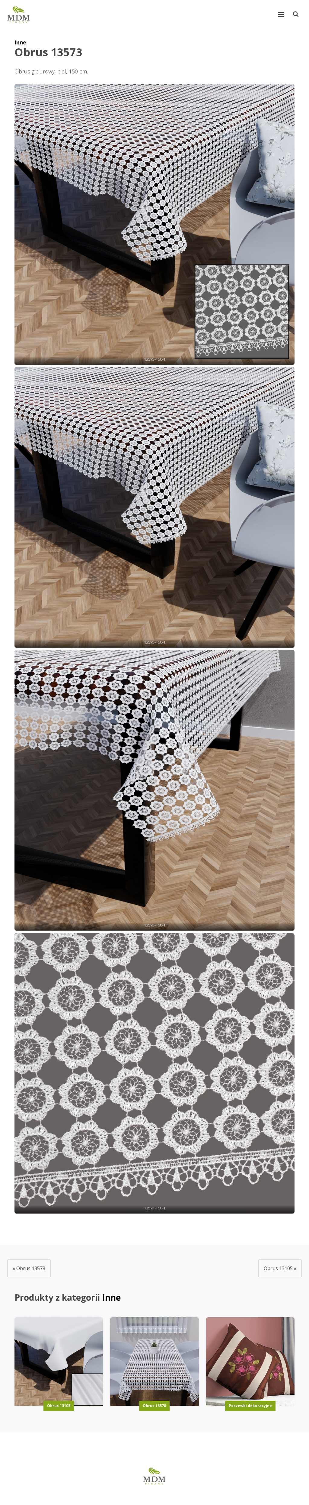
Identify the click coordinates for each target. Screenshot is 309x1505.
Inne (20, 42)
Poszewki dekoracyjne (250, 1405)
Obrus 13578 (154, 1405)
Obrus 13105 (58, 1405)
